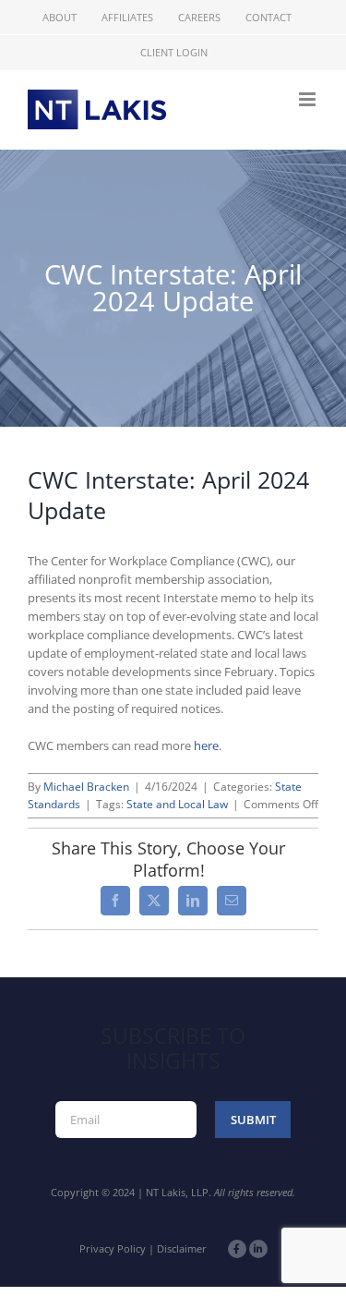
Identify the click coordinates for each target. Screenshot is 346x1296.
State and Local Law (177, 804)
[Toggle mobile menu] (308, 99)
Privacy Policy (112, 1248)
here (206, 745)
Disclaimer (182, 1248)
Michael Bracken (86, 786)
